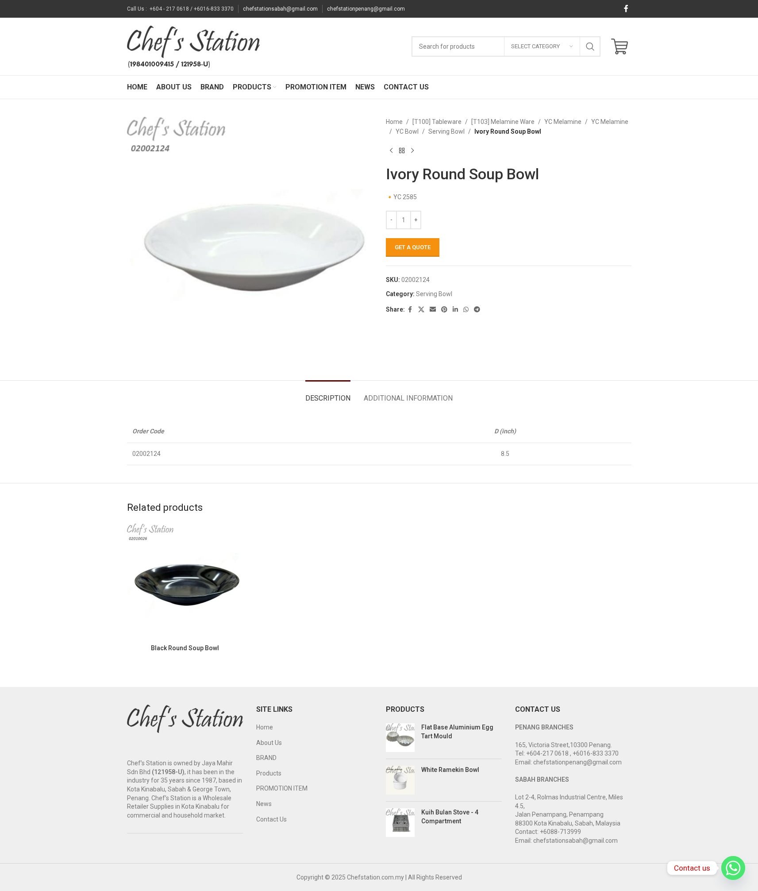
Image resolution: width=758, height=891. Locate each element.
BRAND (266, 757)
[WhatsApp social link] (466, 310)
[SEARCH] (590, 46)
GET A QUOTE (413, 247)
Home (394, 121)
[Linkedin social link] (455, 310)
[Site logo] (193, 46)
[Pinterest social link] (444, 310)
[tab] (327, 393)
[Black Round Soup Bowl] (185, 582)
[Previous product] (391, 151)
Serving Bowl (446, 131)
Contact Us (271, 819)
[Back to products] (401, 151)
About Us (269, 742)
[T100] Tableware (437, 121)
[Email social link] (433, 310)
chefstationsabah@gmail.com (280, 9)
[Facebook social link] (626, 8)
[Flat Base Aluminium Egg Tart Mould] (400, 737)
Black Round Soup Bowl (185, 648)
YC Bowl (407, 131)
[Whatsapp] (733, 868)
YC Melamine (562, 121)
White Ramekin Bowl (450, 769)
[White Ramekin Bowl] (400, 780)
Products (268, 773)
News (264, 803)
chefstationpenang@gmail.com (366, 9)
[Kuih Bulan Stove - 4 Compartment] (400, 822)
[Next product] (412, 151)
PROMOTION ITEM (282, 788)
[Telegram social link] (477, 310)
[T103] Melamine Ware (503, 121)
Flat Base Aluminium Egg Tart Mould (457, 732)
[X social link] (421, 310)
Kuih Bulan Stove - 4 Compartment (449, 817)
